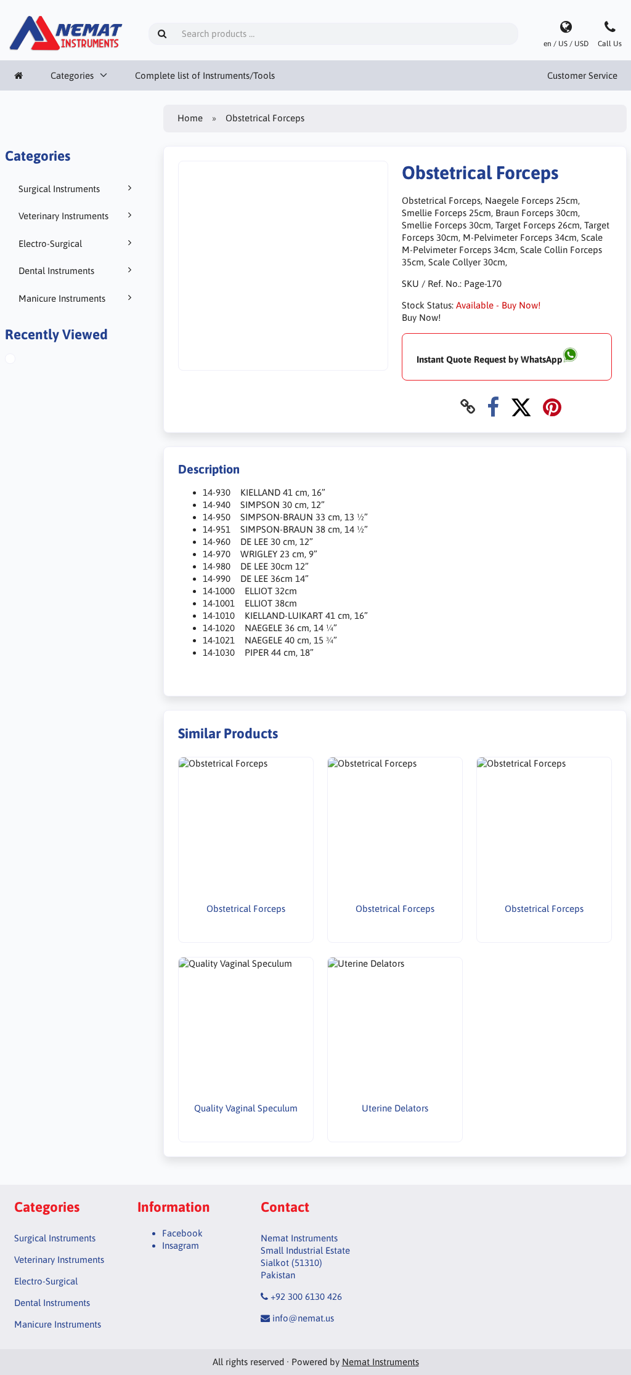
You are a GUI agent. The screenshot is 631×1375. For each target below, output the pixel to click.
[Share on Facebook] (493, 406)
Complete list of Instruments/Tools (205, 75)
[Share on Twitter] (521, 406)
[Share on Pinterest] (552, 406)
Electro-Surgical (50, 243)
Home (190, 118)
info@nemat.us (303, 1318)
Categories (72, 75)
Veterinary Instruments (63, 216)
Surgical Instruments (59, 188)
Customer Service (582, 75)
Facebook (182, 1233)
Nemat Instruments (380, 1362)
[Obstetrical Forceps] (24, 360)
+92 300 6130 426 (306, 1296)
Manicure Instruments (61, 298)
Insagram (180, 1245)
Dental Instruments (56, 270)
